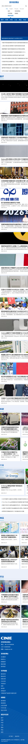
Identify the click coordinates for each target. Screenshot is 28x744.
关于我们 (11, 736)
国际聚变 (3, 703)
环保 (11, 20)
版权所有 (17, 736)
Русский (22, 8)
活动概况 (3, 657)
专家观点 (3, 683)
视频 (2, 686)
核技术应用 (10, 15)
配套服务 (3, 661)
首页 (9, 11)
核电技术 (3, 691)
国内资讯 (3, 674)
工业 (15, 20)
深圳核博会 (17, 11)
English (11, 8)
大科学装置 (4, 705)
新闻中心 (3, 659)
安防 (2, 732)
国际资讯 (3, 676)
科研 (6, 20)
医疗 (2, 20)
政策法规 (3, 679)
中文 (7, 8)
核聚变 (16, 13)
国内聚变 (3, 700)
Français (16, 8)
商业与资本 (4, 710)
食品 (20, 20)
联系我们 (3, 666)
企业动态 (3, 681)
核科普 (2, 688)
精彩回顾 (3, 664)
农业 (24, 20)
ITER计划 (3, 708)
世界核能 (10, 13)
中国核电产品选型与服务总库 (8, 693)
